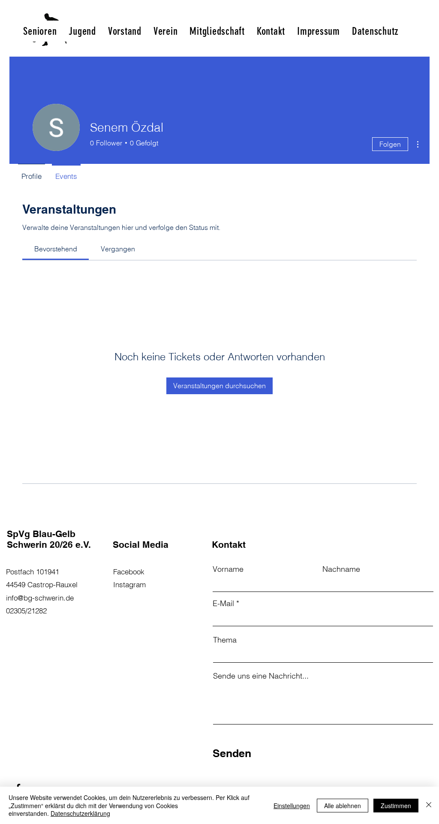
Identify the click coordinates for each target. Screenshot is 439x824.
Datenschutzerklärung (80, 813)
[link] (55, 248)
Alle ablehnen (342, 805)
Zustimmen (396, 805)
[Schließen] (429, 805)
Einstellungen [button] (292, 805)
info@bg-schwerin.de (40, 597)
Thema (225, 640)
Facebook (128, 571)
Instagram (129, 584)
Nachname (341, 569)
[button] (40, 31)
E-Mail (223, 603)
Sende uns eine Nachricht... (261, 676)
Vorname (228, 569)
